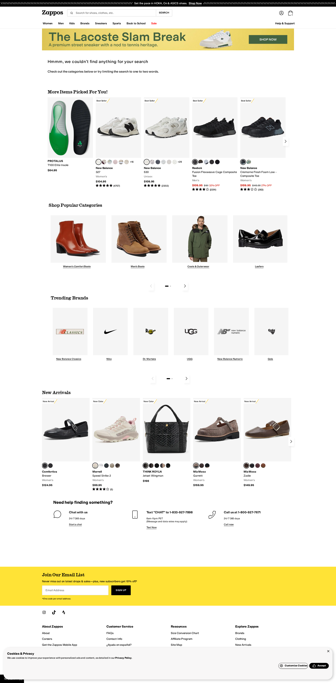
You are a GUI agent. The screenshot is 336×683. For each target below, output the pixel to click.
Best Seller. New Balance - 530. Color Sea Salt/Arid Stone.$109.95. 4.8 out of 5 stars (166, 142)
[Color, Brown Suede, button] (201, 465)
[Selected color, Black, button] (45, 465)
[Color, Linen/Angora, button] (126, 162)
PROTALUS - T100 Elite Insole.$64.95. (70, 134)
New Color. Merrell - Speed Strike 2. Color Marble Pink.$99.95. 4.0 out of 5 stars (116, 444)
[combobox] (111, 12)
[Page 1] (167, 286)
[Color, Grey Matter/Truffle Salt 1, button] (169, 162)
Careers (47, 638)
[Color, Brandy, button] (263, 465)
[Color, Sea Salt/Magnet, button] (158, 162)
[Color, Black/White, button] (217, 162)
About (46, 633)
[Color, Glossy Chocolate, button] (151, 465)
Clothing (240, 638)
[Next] (285, 141)
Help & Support (285, 23)
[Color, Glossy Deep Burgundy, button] (157, 465)
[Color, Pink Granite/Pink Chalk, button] (115, 162)
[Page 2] (170, 286)
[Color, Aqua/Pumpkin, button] (248, 162)
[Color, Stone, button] (112, 465)
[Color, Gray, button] (206, 162)
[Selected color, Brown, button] (246, 465)
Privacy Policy (123, 657)
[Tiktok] (54, 612)
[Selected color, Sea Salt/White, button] (98, 162)
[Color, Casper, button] (101, 465)
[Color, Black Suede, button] (207, 465)
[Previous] (151, 286)
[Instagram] (44, 612)
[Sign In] (281, 12)
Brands (239, 633)
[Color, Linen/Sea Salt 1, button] (121, 162)
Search (164, 12)
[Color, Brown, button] (200, 162)
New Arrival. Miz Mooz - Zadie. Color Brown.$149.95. (267, 442)
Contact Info (114, 638)
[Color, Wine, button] (257, 465)
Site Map (176, 644)
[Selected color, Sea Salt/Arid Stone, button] (146, 162)
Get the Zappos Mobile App (59, 644)
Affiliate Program (181, 638)
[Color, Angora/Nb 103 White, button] (110, 162)
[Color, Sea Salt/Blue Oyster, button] (174, 162)
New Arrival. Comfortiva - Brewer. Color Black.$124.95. (66, 442)
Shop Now (195, 3)
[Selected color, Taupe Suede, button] (196, 465)
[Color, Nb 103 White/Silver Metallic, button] (163, 162)
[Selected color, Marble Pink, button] (95, 465)
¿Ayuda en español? (119, 644)
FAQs (109, 633)
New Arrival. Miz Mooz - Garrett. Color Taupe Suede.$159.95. (217, 442)
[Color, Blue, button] (212, 162)
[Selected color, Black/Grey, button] (195, 162)
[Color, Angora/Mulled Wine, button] (104, 162)
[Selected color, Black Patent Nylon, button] (145, 465)
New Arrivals (243, 644)
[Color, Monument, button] (106, 465)
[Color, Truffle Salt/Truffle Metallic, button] (152, 162)
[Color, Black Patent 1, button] (162, 465)
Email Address (55, 590)
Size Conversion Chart (185, 633)
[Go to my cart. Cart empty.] (290, 12)
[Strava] (64, 612)
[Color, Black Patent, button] (50, 465)
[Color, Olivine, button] (117, 465)
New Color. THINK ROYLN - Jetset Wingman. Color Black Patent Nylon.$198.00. (166, 440)
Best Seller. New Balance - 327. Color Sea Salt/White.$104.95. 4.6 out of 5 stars (118, 142)
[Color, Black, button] (252, 465)
